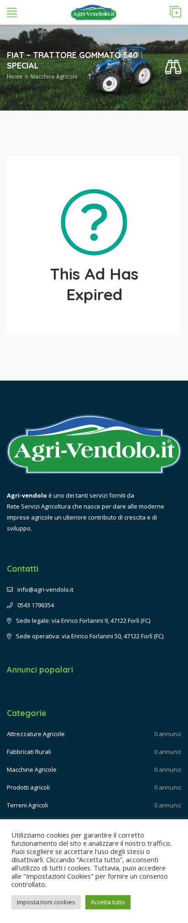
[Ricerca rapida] (173, 67)
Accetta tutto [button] (108, 902)
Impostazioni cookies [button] (46, 902)
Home (15, 76)
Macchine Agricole (54, 76)
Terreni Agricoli (27, 805)
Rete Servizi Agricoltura (39, 506)
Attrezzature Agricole (36, 734)
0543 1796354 (35, 605)
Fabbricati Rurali (29, 752)
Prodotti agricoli (28, 787)
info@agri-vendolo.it (45, 589)
